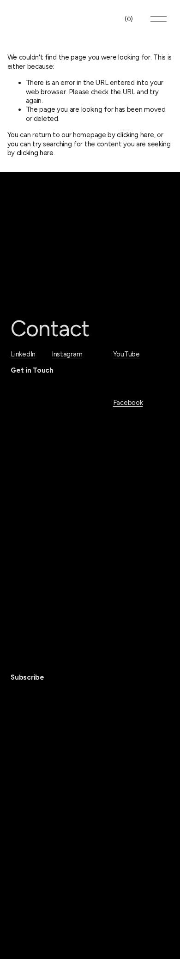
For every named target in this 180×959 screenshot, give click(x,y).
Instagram (67, 354)
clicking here (135, 135)
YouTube (126, 354)
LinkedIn (23, 354)
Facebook (128, 402)
